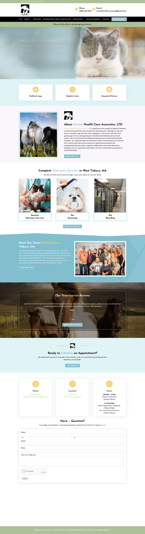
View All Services (72, 226)
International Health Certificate (57, 19)
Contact (106, 19)
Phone (23, 448)
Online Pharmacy (93, 19)
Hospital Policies (109, 96)
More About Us (72, 156)
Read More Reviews (72, 325)
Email (23, 441)
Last (74, 437)
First (22, 437)
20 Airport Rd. (72, 394)
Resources (78, 19)
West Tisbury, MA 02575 (72, 397)
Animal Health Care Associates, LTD (77, 128)
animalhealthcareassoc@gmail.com (111, 11)
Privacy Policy (88, 530)
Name (23, 432)
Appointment (119, 19)
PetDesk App (35, 96)
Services (37, 19)
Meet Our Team (26, 267)
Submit (25, 478)
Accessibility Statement (102, 530)
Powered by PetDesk (74, 530)
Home (20, 19)
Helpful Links (72, 96)
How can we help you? (28, 455)
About (27, 19)
